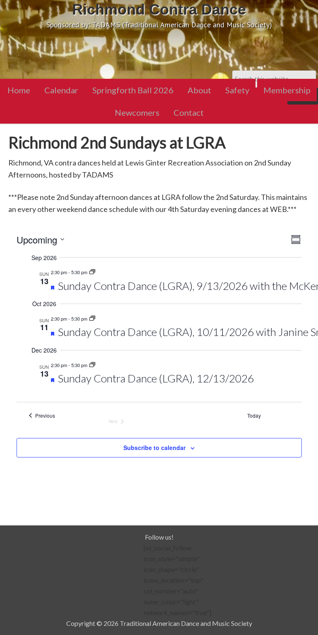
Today (254, 415)
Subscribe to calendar (154, 447)
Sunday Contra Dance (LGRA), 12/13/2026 (156, 378)
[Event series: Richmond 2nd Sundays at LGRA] (92, 272)
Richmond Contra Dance (159, 9)
